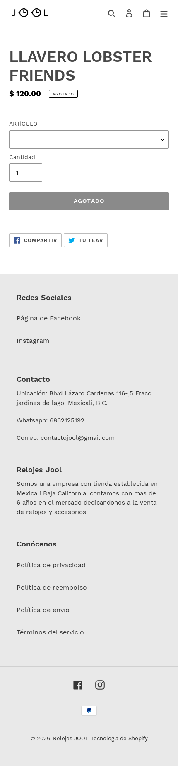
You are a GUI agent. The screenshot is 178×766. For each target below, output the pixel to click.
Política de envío (43, 610)
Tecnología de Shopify (119, 738)
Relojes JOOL (71, 738)
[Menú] (164, 13)
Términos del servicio (50, 632)
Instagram (33, 340)
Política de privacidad (51, 565)
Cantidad (22, 157)
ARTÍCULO (23, 123)
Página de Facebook (49, 318)
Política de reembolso (52, 587)
